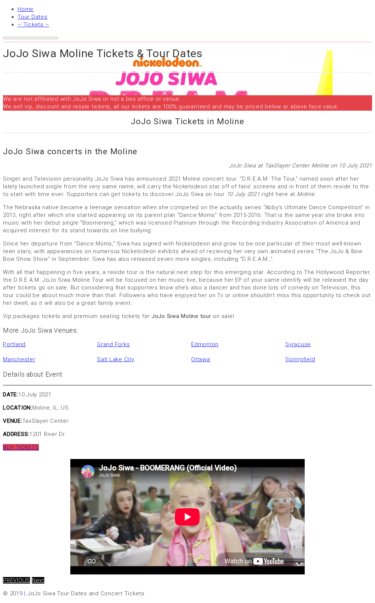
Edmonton (205, 344)
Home (26, 9)
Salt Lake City (115, 359)
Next (38, 580)
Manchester (19, 359)
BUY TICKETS (21, 447)
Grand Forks (113, 344)
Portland (14, 344)
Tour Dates (33, 17)
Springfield (300, 359)
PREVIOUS (16, 580)
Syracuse (298, 344)
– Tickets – (33, 24)
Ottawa (200, 359)
